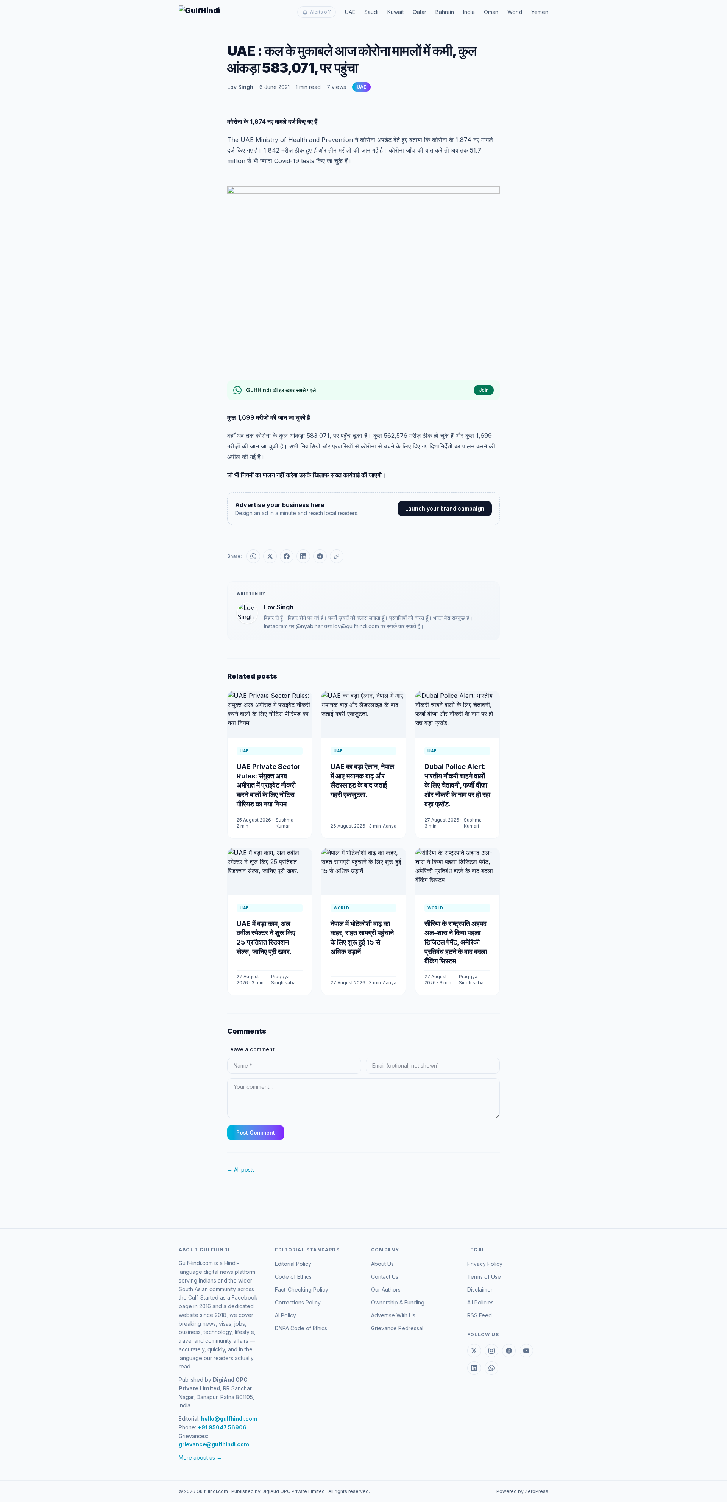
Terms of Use (484, 1276)
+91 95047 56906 (222, 1427)
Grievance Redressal (397, 1328)
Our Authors (386, 1289)
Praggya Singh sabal (284, 979)
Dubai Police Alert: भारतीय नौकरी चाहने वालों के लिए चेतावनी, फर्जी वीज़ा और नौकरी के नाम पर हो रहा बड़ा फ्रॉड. (457, 785)
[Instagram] (491, 1350)
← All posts (241, 1169)
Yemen (539, 12)
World (514, 12)
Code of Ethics (293, 1276)
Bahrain (444, 12)
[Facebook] (509, 1350)
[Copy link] (336, 556)
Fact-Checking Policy (301, 1289)
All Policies (480, 1302)
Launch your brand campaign (444, 508)
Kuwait (395, 12)
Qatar (419, 12)
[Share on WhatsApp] (253, 556)
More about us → (200, 1457)
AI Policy (285, 1315)
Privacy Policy (484, 1264)
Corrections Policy (298, 1302)
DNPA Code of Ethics (301, 1328)
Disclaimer (480, 1289)
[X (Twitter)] (474, 1350)
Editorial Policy (293, 1264)
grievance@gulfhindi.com (214, 1444)
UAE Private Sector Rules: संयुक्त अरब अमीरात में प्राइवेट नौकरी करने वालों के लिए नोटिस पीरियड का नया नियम (269, 785)
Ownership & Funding (397, 1302)
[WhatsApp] (491, 1368)
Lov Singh (240, 87)
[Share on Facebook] (286, 556)
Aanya (389, 826)
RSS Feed (479, 1315)
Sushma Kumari (284, 823)
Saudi (371, 12)
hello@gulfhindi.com (229, 1418)
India (469, 12)
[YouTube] (526, 1350)
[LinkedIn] (474, 1368)
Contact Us (384, 1276)
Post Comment (255, 1132)
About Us (382, 1264)
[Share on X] (270, 556)
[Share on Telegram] (320, 556)
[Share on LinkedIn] (303, 556)
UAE (350, 12)
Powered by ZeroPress (522, 1491)
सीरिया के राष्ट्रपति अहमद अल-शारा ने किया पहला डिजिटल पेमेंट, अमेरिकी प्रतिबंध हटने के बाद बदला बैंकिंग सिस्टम (455, 942)
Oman (491, 12)
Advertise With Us (393, 1315)
